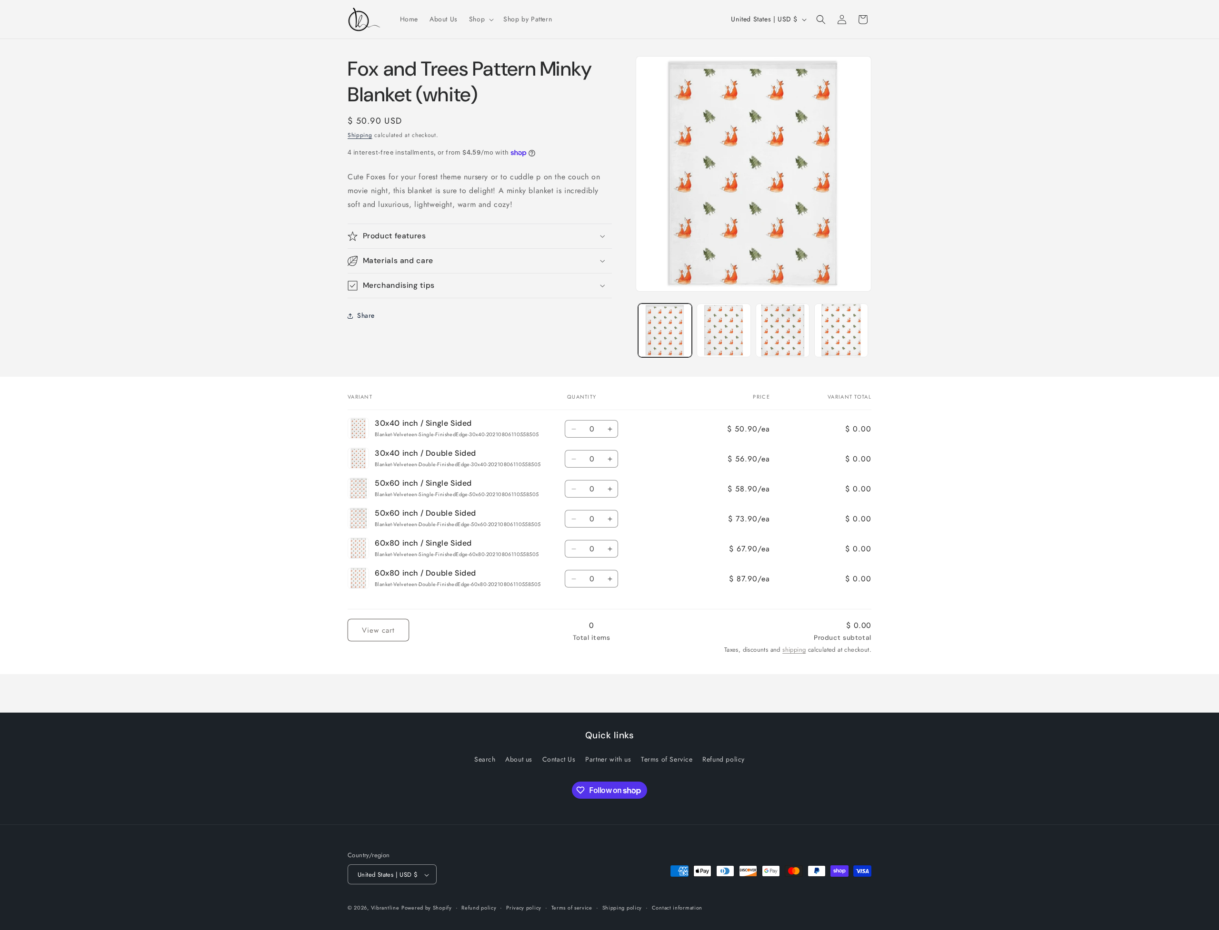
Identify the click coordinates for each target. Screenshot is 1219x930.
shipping (794, 649)
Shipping (360, 135)
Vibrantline (385, 908)
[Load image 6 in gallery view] (841, 330)
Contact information (677, 907)
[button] (480, 19)
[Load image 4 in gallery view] (723, 330)
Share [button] (366, 315)
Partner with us (608, 759)
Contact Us (559, 759)
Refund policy (723, 759)
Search (485, 759)
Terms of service (571, 907)
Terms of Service (667, 759)
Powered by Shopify (426, 908)
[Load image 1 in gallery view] (665, 330)
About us (518, 759)
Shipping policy (622, 907)
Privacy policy (523, 907)
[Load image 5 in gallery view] (782, 330)
